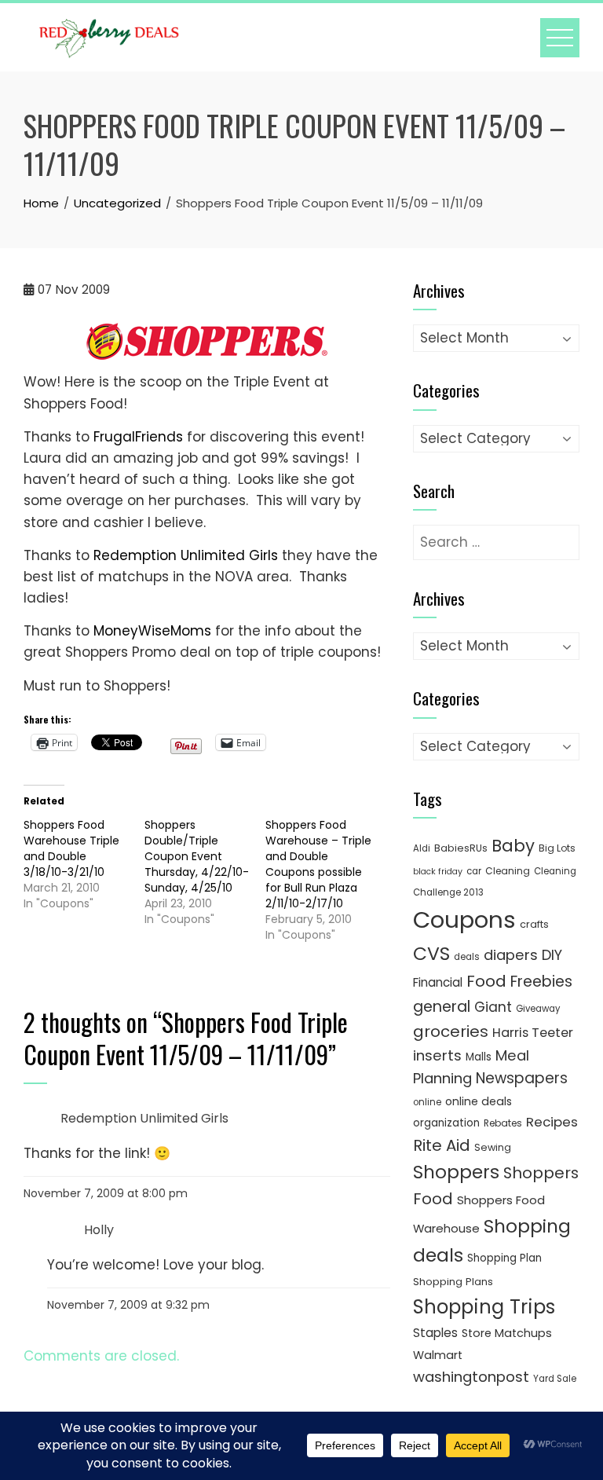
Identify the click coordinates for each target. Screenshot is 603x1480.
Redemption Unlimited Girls (187, 555)
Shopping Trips (484, 1307)
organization (446, 1122)
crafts (534, 924)
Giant (493, 1007)
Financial (437, 982)
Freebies (541, 981)
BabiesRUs (461, 848)
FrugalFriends (138, 436)
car (473, 871)
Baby (513, 845)
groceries (450, 1031)
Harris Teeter (532, 1033)
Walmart (437, 1355)
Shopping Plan (504, 1258)
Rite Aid (441, 1145)
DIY (552, 955)
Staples (435, 1332)
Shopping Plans (453, 1281)
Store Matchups (507, 1333)
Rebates (503, 1123)
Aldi (421, 848)
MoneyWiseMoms (152, 630)
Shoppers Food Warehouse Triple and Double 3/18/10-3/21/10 (71, 848)
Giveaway (538, 1008)
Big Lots (557, 848)
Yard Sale (554, 1378)
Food (486, 981)
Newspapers (522, 1078)
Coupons (464, 919)
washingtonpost (471, 1377)
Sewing (492, 1147)
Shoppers (456, 1172)
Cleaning (507, 870)
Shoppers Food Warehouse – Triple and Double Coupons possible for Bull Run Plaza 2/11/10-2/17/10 (318, 864)
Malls (479, 1057)
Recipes (552, 1121)
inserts (437, 1055)
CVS (431, 953)
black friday (437, 871)
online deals (478, 1101)
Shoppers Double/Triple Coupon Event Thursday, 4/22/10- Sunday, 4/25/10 (196, 856)
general (441, 1006)
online (427, 1102)
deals (467, 957)
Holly (99, 1230)
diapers (511, 955)
